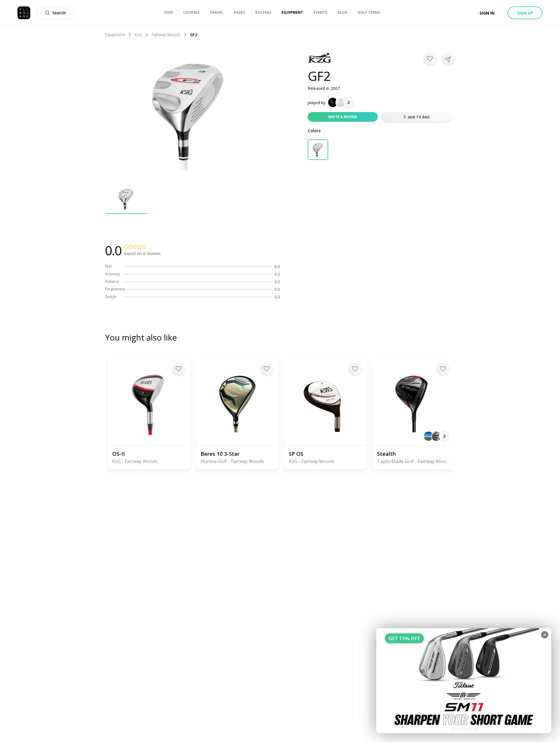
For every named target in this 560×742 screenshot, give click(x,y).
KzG (138, 34)
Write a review (342, 116)
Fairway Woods (166, 34)
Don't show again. (465, 728)
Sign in (487, 13)
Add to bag (419, 117)
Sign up (525, 13)
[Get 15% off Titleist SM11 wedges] (463, 680)
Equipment (115, 34)
